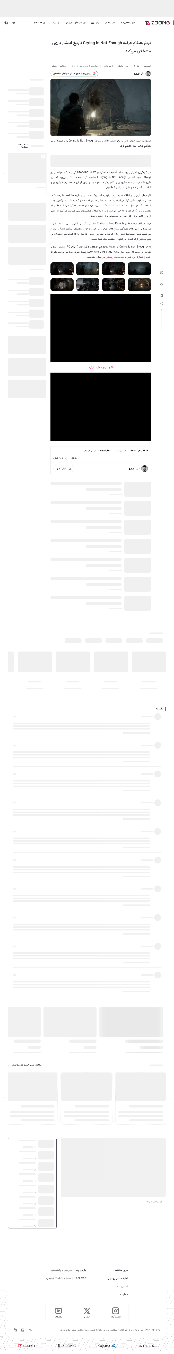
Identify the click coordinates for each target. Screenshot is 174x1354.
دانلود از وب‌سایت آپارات (101, 367)
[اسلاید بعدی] (4, 174)
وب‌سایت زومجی (115, 257)
